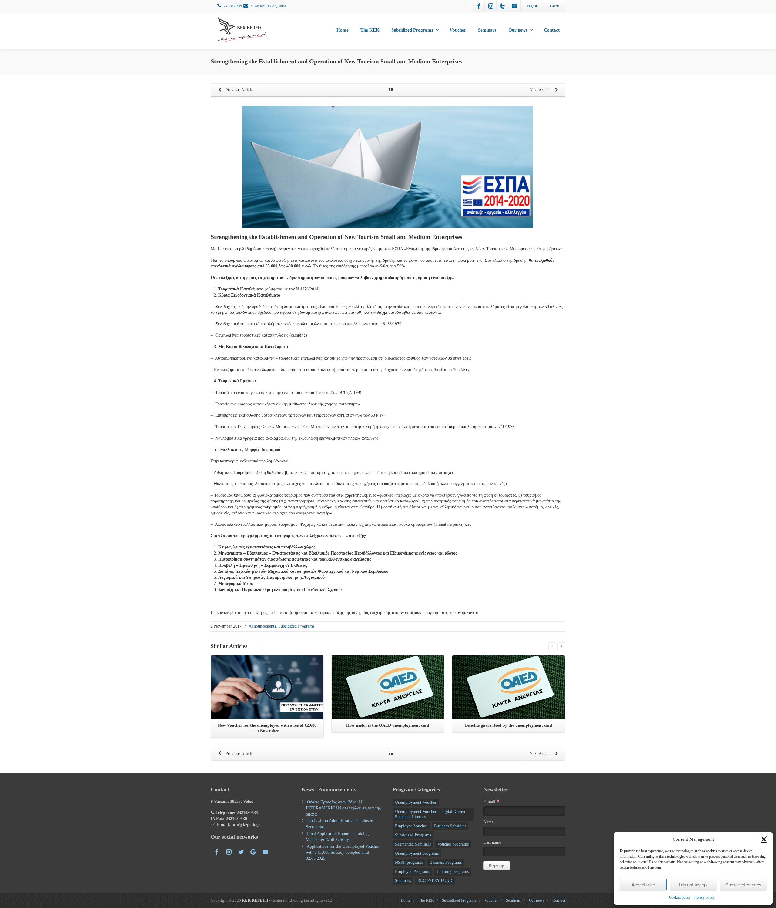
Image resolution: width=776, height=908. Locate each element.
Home (342, 30)
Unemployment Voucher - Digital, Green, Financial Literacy (430, 814)
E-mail (491, 801)
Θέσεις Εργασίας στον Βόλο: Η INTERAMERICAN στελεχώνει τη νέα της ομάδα (343, 808)
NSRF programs (409, 862)
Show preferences (743, 884)
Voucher (458, 30)
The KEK (370, 30)
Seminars (487, 30)
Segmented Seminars (413, 844)
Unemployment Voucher (415, 802)
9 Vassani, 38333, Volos (268, 6)
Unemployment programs (417, 853)
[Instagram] (491, 6)
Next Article (541, 90)
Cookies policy (680, 897)
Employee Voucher (411, 826)
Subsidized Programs (412, 30)
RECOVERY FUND (434, 880)
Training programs (452, 871)
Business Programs (446, 862)
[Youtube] (514, 6)
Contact (552, 30)
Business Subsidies (450, 826)
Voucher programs (453, 844)
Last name (492, 842)
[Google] (253, 852)
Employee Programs (412, 871)
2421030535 (233, 6)
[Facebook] (479, 6)
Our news (517, 30)
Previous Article (238, 90)
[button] (764, 839)
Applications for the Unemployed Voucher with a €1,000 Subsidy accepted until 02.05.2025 (342, 852)
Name (488, 822)
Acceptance (643, 884)
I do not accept (693, 884)
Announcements (262, 626)
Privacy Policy (704, 897)
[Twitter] (503, 6)
